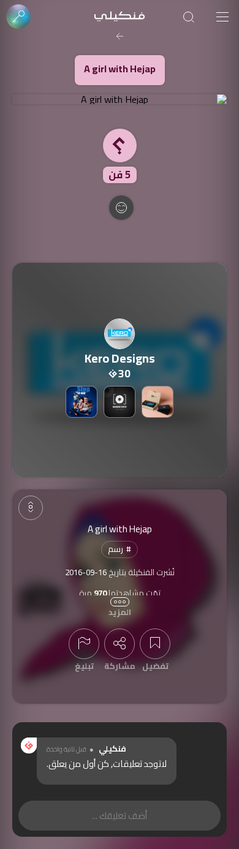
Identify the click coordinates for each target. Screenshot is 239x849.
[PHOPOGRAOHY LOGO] (119, 402)
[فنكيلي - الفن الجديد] (119, 17)
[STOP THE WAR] (81, 402)
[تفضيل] (155, 643)
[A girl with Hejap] (119, 99)
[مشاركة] (119, 643)
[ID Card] (157, 402)
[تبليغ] (84, 643)
